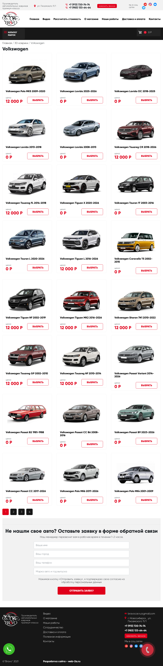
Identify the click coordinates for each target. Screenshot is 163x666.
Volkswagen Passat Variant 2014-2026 (134, 375)
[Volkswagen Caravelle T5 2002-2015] (136, 240)
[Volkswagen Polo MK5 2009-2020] (27, 72)
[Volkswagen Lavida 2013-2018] (27, 128)
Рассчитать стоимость (67, 19)
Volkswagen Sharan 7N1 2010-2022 (135, 317)
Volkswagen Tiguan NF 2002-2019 (26, 317)
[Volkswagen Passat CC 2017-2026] (27, 472)
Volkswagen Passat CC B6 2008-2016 (79, 434)
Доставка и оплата (133, 19)
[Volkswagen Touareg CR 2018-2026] (136, 128)
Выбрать (37, 100)
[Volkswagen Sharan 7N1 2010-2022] (136, 298)
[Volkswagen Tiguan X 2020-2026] (81, 183)
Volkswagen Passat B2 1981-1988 (25, 432)
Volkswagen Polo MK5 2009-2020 (25, 91)
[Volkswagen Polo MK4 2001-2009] (136, 472)
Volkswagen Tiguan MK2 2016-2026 (81, 317)
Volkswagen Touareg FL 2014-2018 (26, 202)
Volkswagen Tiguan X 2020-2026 (79, 202)
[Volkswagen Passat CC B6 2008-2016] (81, 413)
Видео (46, 19)
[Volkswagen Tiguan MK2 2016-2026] (81, 298)
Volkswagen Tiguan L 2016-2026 (79, 258)
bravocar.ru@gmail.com (141, 613)
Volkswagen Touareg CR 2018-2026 (135, 147)
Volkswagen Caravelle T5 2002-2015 (133, 260)
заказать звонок (107, 6)
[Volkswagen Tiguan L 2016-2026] (81, 240)
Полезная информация (57, 636)
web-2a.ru (74, 661)
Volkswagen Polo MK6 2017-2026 (79, 491)
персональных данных (88, 582)
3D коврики (21, 43)
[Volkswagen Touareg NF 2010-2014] (81, 354)
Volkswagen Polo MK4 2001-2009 (133, 491)
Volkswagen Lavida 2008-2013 (78, 147)
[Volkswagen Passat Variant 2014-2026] (136, 354)
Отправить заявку (81, 590)
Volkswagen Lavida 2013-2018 (23, 147)
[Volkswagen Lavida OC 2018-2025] (135, 72)
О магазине (91, 19)
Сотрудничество (53, 627)
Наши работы (110, 19)
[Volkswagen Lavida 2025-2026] (81, 72)
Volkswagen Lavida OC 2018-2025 (134, 91)
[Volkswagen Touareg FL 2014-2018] (27, 184)
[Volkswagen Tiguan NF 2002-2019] (27, 298)
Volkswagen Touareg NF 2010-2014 (80, 373)
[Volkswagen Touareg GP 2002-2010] (27, 354)
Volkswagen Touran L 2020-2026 (25, 258)
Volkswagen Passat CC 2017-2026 (26, 491)
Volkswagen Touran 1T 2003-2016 (134, 202)
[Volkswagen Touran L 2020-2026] (27, 239)
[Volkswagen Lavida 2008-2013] (81, 128)
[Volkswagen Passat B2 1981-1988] (27, 413)
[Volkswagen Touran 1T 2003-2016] (136, 184)
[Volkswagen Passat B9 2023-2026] (136, 413)
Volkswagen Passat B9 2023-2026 (134, 432)
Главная (34, 19)
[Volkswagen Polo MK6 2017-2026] (81, 472)
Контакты (155, 19)
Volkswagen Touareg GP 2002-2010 (27, 373)
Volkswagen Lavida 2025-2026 (78, 91)
